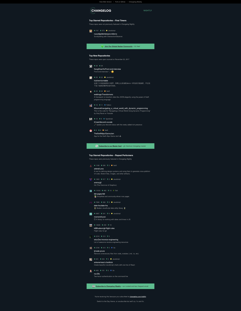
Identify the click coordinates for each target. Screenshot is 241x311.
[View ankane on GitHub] (90, 259)
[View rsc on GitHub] (90, 271)
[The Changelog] (100, 13)
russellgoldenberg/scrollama (105, 33)
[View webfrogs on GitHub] (90, 92)
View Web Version (105, 2)
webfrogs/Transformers (103, 94)
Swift (108, 91)
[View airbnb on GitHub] (90, 166)
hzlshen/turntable (101, 80)
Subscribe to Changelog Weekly (108, 286)
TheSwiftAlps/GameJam (104, 133)
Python (108, 105)
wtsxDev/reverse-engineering (106, 239)
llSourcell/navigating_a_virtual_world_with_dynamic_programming (121, 108)
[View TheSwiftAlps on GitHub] (90, 131)
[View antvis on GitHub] (90, 180)
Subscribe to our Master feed (110, 146)
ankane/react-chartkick (103, 262)
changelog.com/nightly (138, 296)
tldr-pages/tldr (99, 193)
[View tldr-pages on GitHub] (90, 191)
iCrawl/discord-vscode (103, 122)
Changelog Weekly (135, 2)
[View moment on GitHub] (90, 214)
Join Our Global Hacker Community (118, 46)
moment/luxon (100, 216)
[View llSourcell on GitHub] (90, 105)
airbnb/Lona (99, 168)
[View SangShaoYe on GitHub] (90, 66)
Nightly (148, 10)
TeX (116, 190)
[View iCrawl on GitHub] (90, 119)
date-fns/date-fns (101, 205)
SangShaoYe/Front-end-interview (107, 69)
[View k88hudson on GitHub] (90, 225)
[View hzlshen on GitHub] (90, 78)
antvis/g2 (97, 182)
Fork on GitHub (120, 2)
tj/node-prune (99, 251)
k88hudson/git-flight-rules (104, 228)
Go (114, 248)
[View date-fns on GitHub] (90, 203)
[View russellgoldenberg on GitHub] (90, 31)
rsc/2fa (97, 273)
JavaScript (111, 30)
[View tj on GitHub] (90, 248)
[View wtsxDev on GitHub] (90, 237)
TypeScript (109, 119)
